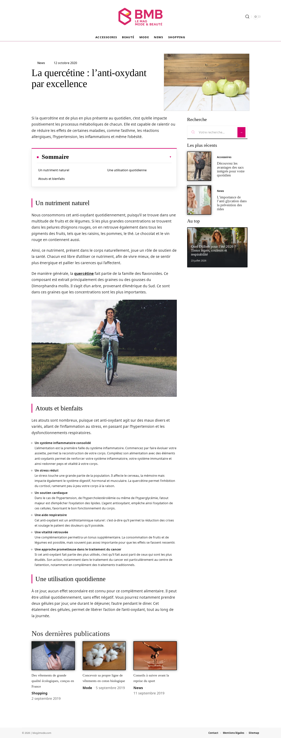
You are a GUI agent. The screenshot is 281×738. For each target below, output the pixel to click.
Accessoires (224, 157)
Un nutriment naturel (53, 170)
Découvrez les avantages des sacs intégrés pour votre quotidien (230, 169)
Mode (87, 688)
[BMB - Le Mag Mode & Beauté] (140, 16)
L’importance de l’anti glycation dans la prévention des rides (232, 203)
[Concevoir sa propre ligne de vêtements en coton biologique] (104, 655)
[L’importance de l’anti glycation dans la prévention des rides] (199, 200)
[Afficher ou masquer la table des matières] (120, 157)
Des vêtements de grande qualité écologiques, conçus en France (53, 680)
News (138, 688)
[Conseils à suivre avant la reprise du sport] (155, 655)
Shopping (39, 693)
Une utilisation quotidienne (127, 170)
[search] (247, 16)
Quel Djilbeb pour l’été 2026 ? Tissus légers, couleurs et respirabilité (213, 250)
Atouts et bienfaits (51, 179)
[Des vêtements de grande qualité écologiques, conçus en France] (53, 655)
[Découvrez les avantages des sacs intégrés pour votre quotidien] (199, 166)
